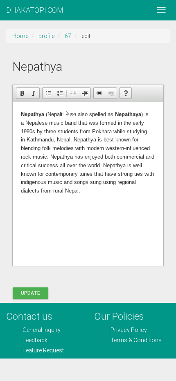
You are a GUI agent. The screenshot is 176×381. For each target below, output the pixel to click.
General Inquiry (42, 330)
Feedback (35, 340)
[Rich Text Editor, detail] (88, 184)
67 (68, 36)
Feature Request (43, 350)
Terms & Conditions (136, 340)
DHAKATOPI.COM (34, 10)
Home (20, 36)
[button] (22, 93)
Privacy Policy (129, 330)
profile (46, 36)
